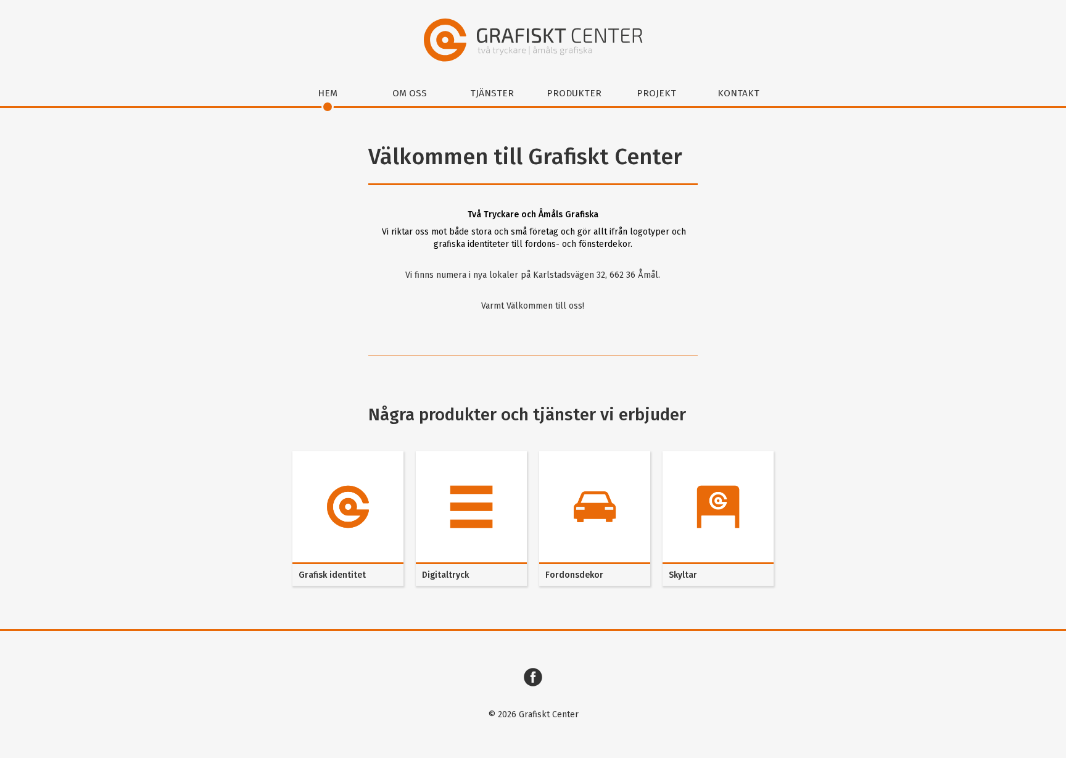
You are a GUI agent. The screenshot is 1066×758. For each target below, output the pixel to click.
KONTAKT (738, 93)
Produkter (574, 93)
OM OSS (409, 93)
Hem (327, 93)
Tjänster (492, 93)
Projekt (656, 93)
